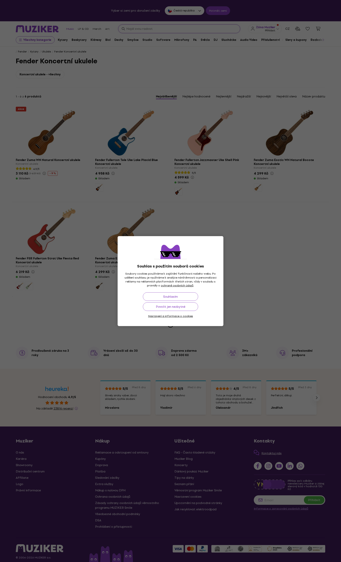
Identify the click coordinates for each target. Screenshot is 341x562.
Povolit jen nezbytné (170, 306)
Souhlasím (170, 296)
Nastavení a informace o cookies (170, 316)
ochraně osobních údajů (177, 285)
